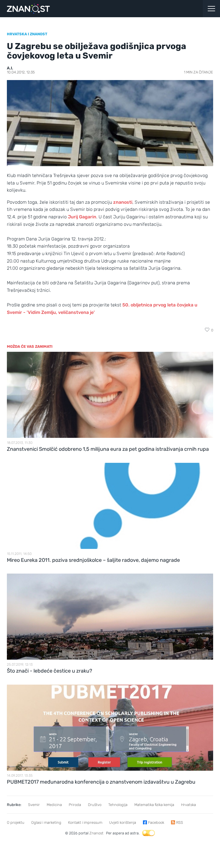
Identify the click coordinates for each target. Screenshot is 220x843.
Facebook (156, 822)
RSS (179, 822)
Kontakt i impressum (85, 822)
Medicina (54, 805)
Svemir (34, 805)
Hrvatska (188, 805)
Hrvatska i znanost (27, 34)
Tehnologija (117, 805)
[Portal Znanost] (82, 8)
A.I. (10, 68)
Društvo (94, 805)
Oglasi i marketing (46, 822)
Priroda (75, 805)
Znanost (96, 833)
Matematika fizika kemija (154, 805)
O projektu (15, 822)
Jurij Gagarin (82, 217)
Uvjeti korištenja (122, 822)
